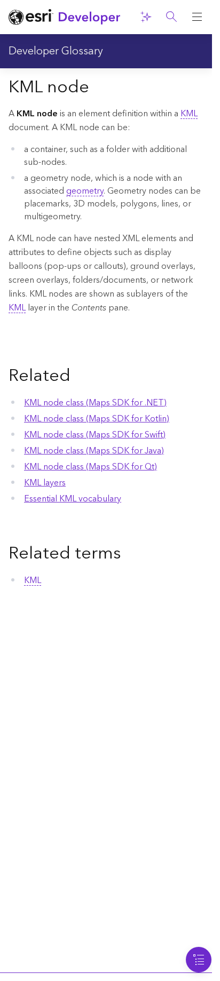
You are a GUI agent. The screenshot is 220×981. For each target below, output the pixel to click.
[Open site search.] (171, 17)
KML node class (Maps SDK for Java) (94, 450)
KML (189, 113)
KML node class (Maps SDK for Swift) (95, 434)
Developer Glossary (56, 51)
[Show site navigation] (197, 17)
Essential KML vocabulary (72, 498)
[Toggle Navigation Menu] (198, 959)
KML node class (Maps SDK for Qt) (90, 466)
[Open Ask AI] (145, 17)
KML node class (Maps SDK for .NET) (95, 402)
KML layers (45, 482)
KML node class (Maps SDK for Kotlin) (96, 418)
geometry (85, 191)
